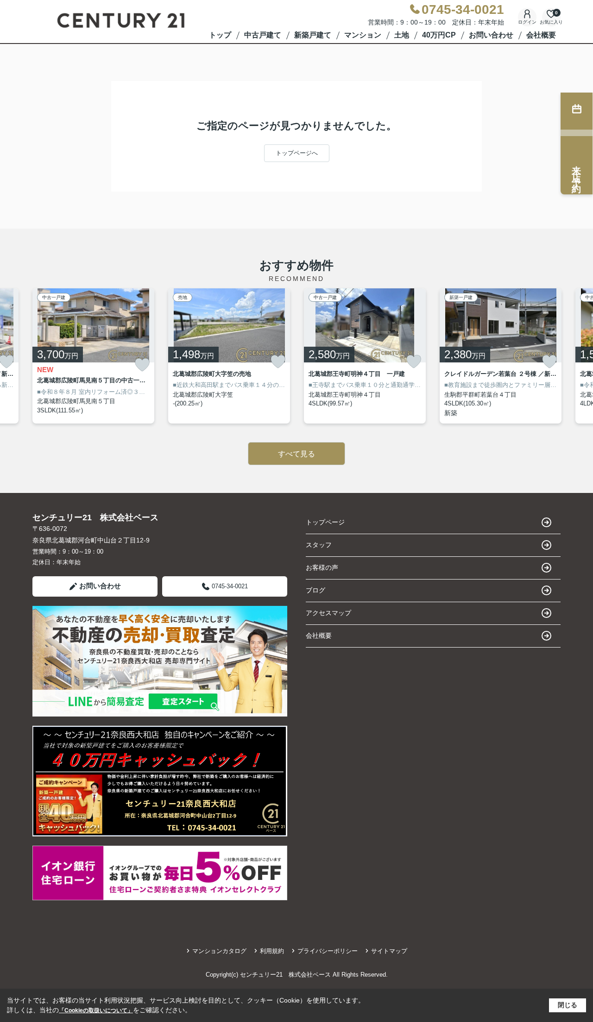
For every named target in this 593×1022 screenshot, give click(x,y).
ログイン (527, 22)
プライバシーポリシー (327, 950)
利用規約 (272, 950)
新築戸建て (312, 35)
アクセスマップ (328, 613)
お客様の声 (322, 567)
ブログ (315, 590)
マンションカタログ (219, 950)
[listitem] (93, 356)
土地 (401, 35)
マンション (362, 35)
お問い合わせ (491, 35)
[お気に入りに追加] (142, 365)
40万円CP (439, 35)
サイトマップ (389, 950)
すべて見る (296, 454)
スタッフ (319, 544)
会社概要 (541, 35)
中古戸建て (262, 35)
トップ (220, 35)
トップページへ (297, 153)
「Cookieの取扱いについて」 (96, 1010)
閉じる (567, 1005)
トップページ (325, 522)
